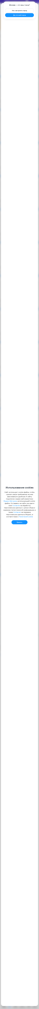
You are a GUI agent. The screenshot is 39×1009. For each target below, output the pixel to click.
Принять (19, 522)
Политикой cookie (26, 517)
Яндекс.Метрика (10, 501)
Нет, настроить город (19, 10)
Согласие (16, 505)
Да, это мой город (19, 15)
